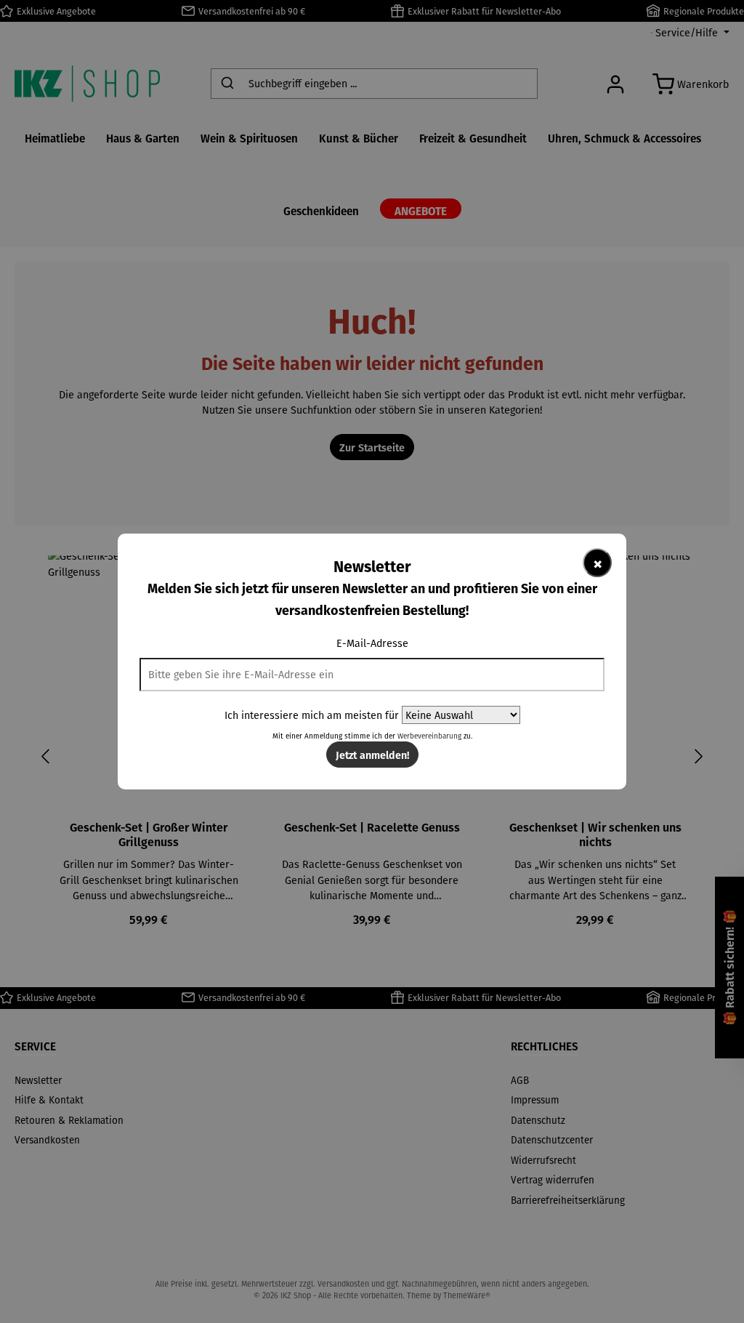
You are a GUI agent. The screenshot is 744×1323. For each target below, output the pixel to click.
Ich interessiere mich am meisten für (312, 715)
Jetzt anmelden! (372, 755)
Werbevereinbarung (429, 736)
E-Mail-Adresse (372, 643)
